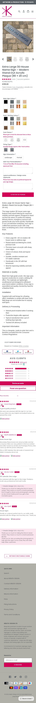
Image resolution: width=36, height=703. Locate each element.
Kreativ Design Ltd (14, 694)
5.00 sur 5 (23, 362)
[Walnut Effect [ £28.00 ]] (5, 111)
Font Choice (17, 134)
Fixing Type (16, 145)
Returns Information (11, 594)
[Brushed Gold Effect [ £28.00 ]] (24, 106)
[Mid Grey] (12, 102)
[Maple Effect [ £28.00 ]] (12, 111)
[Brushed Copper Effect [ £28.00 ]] (18, 106)
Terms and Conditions (12, 615)
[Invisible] (12, 150)
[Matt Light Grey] (18, 119)
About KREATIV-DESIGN (11, 578)
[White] (5, 106)
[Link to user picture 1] (5, 422)
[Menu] (32, 11)
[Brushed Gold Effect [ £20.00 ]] (24, 123)
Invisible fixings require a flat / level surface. (16, 146)
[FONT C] (18, 140)
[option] (9, 59)
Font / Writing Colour (11, 115)
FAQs (6, 599)
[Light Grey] (18, 102)
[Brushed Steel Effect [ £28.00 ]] (12, 106)
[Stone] (24, 102)
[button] (6, 79)
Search (6, 573)
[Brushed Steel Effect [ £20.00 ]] (12, 123)
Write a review (24, 346)
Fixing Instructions (10, 604)
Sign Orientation (9, 154)
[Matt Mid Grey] (12, 119)
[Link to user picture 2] (15, 459)
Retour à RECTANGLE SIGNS (19, 556)
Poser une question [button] (18, 388)
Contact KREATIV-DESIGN (12, 584)
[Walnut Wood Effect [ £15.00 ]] (5, 128)
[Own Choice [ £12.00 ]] (24, 140)
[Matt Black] (5, 119)
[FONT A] (5, 140)
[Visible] (5, 150)
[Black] (5, 102)
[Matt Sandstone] (24, 119)
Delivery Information (11, 589)
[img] (4, 401)
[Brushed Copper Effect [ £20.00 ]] (18, 123)
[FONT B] (12, 140)
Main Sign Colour (9, 98)
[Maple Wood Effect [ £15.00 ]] (12, 128)
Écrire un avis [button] (18, 383)
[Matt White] (5, 123)
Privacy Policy (9, 609)
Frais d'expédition (18, 87)
